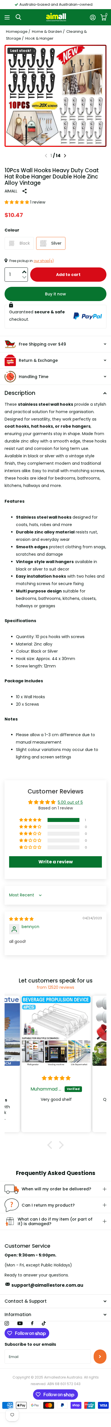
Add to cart (68, 274)
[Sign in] (93, 17)
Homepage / (18, 31)
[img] (21, 919)
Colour (12, 230)
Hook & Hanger (39, 38)
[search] (18, 17)
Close (55, 1301)
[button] (65, 155)
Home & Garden (47, 31)
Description (20, 393)
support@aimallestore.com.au (47, 1285)
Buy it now (55, 294)
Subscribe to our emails (30, 1344)
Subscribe (100, 1356)
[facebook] (32, 1323)
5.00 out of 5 (70, 802)
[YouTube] (19, 1323)
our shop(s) (44, 260)
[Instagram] (7, 1323)
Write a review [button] (55, 861)
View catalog (8, 17)
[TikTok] (44, 1323)
